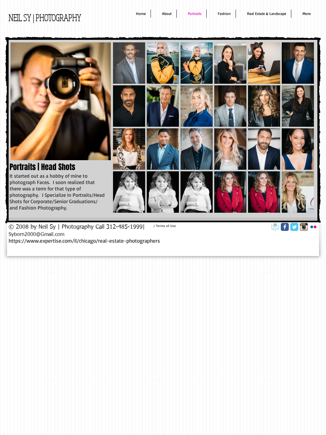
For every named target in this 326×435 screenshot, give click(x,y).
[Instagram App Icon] (304, 227)
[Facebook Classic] (285, 227)
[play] (301, 208)
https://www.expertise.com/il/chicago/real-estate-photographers (84, 240)
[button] (129, 63)
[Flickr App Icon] (313, 227)
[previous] (126, 133)
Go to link (158, 120)
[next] (300, 133)
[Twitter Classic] (294, 227)
